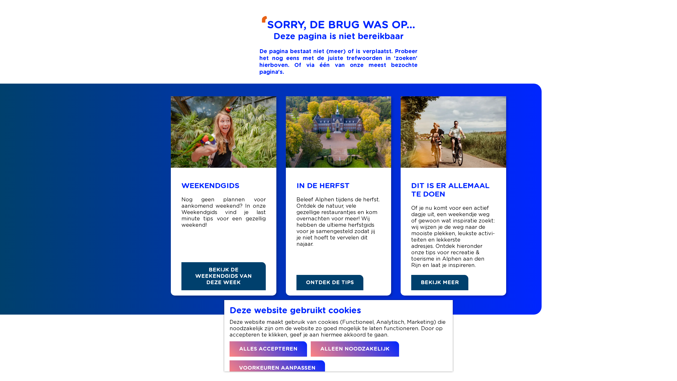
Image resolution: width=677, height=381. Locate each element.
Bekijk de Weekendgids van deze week (223, 276)
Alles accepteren (268, 349)
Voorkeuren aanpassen (277, 368)
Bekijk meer (440, 282)
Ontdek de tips (330, 282)
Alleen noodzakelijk (355, 349)
